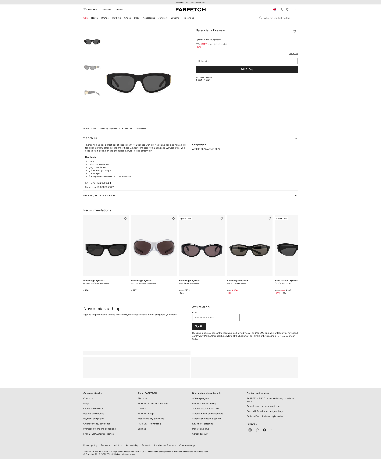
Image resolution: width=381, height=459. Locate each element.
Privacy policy (90, 445)
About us (142, 398)
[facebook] (264, 430)
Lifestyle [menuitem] (175, 18)
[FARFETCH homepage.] (191, 9)
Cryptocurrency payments (96, 424)
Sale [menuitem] (85, 18)
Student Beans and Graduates (207, 413)
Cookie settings (187, 445)
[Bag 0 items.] (294, 9)
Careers (142, 408)
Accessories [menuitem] (149, 18)
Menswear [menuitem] (107, 9)
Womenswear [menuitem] (90, 9)
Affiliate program (200, 398)
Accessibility (132, 445)
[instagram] (250, 430)
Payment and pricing (93, 418)
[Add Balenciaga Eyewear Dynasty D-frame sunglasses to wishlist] (294, 31)
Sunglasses (141, 128)
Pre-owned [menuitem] (188, 18)
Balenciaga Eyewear (108, 128)
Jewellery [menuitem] (162, 18)
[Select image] (92, 40)
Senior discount (200, 434)
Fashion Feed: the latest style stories (265, 416)
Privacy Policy (203, 336)
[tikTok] (257, 430)
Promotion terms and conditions (99, 429)
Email (194, 312)
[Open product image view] (138, 76)
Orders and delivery (93, 408)
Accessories (127, 128)
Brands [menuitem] (104, 18)
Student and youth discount (206, 418)
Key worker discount (202, 424)
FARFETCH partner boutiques (153, 403)
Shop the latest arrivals (195, 2)
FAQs (86, 403)
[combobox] (247, 61)
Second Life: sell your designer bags (265, 411)
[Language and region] (274, 9)
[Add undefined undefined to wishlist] (125, 218)
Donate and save (200, 429)
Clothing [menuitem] (116, 18)
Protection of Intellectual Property (159, 445)
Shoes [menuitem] (127, 18)
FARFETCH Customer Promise (98, 434)
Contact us (89, 398)
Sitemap (142, 429)
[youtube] (271, 430)
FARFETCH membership (204, 403)
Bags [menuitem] (136, 18)
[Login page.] (281, 9)
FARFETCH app (146, 413)
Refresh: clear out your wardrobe (263, 406)
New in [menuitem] (94, 18)
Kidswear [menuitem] (119, 9)
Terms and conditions (111, 445)
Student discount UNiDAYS (206, 408)
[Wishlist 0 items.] (288, 9)
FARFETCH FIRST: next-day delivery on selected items (271, 399)
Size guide (293, 54)
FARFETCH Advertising (149, 424)
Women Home (89, 128)
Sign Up (199, 326)
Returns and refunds (93, 413)
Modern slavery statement (151, 418)
